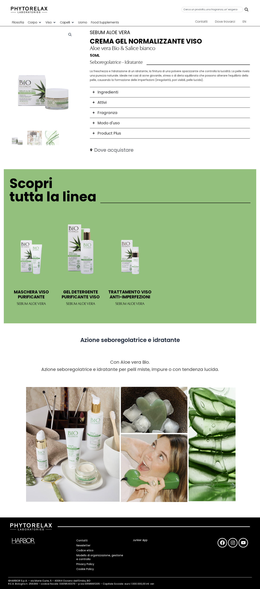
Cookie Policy (85, 569)
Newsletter (83, 545)
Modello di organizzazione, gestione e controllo (99, 557)
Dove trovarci (225, 21)
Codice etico (84, 550)
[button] (35, 22)
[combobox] (212, 9)
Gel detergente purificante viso (81, 294)
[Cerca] (247, 9)
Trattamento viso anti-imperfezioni (130, 294)
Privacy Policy (85, 564)
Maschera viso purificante (31, 294)
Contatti (201, 21)
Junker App (140, 540)
